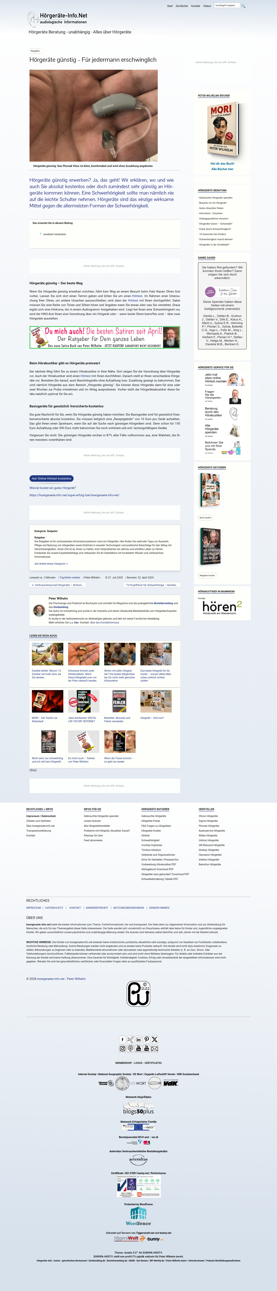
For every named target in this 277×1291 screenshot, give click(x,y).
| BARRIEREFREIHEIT (95, 907)
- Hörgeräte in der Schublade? (213, 244)
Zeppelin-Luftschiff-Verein (159, 1074)
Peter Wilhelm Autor (176, 1260)
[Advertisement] (104, 266)
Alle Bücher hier (222, 169)
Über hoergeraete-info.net (40, 825)
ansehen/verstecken (54, 234)
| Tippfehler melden (69, 577)
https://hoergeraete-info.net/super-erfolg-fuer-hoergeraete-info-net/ (74, 495)
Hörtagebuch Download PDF (157, 869)
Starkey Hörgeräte (209, 850)
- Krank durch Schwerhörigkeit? (214, 229)
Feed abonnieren (93, 840)
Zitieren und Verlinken (38, 820)
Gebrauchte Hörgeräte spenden (101, 816)
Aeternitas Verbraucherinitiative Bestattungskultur (138, 1151)
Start (170, 6)
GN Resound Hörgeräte (212, 845)
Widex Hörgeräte (208, 835)
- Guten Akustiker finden (210, 208)
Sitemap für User (93, 835)
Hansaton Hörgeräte (210, 854)
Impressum (32, 816)
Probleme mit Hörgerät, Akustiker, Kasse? (107, 830)
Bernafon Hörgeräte (210, 864)
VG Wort (137, 1074)
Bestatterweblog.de (117, 1260)
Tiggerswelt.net (145, 1232)
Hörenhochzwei (196, 1260)
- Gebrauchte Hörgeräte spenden (215, 197)
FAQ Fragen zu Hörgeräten (156, 825)
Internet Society (87, 1074)
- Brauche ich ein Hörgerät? (212, 202)
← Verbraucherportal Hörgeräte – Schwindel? (58, 585)
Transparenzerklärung (38, 830)
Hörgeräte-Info (44, 1260)
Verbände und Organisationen (158, 854)
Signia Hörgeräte (208, 820)
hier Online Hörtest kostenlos (51, 479)
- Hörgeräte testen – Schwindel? (215, 223)
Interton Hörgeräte (209, 859)
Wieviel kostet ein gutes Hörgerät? (52, 488)
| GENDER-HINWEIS (157, 907)
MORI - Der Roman (138, 1260)
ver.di (155, 1137)
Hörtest (137, 296)
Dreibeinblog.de (97, 1260)
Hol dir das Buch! (222, 163)
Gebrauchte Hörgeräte (153, 816)
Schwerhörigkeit (150, 840)
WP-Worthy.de (157, 1260)
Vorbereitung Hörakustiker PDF (158, 864)
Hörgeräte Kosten (151, 830)
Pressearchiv (171, 859)
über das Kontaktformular (104, 622)
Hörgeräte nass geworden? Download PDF (165, 874)
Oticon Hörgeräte (208, 816)
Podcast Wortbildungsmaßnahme (223, 1260)
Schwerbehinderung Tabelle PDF (159, 879)
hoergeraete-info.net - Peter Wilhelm (61, 979)
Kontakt (195, 6)
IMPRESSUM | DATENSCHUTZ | (47, 907)
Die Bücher (182, 6)
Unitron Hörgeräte (209, 840)
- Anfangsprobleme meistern (213, 218)
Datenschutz (49, 816)
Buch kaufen (205, 517)
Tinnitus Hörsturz (151, 850)
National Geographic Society (114, 1074)
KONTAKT (74, 907)
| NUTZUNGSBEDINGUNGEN (126, 907)
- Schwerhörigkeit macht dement (215, 239)
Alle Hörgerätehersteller (97, 825)
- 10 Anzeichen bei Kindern (212, 234)
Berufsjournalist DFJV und (134, 1137)
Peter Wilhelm (58, 598)
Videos (207, 6)
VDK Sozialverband (188, 1074)
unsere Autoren (92, 820)
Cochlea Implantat (151, 845)
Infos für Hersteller (151, 859)
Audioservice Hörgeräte (212, 830)
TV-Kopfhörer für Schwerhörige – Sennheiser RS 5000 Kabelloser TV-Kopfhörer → (152, 585)
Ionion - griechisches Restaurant (70, 1260)
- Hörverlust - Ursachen (210, 213)
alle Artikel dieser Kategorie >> (51, 563)
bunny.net (165, 1232)
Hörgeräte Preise (150, 820)
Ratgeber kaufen (207, 575)
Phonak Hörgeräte (209, 825)
